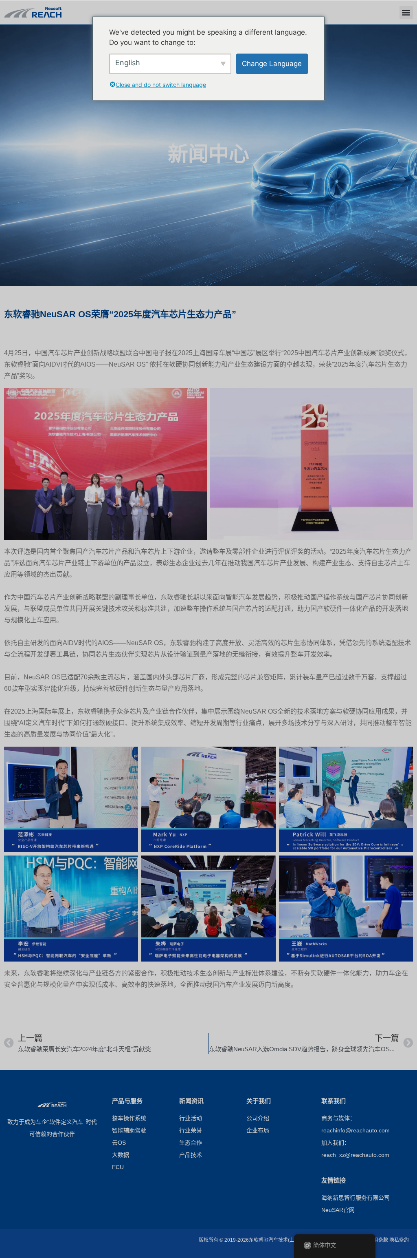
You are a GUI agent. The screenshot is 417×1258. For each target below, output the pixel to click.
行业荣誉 (190, 1131)
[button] (406, 12)
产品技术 (190, 1155)
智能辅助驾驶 (129, 1131)
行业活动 (190, 1119)
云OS (119, 1143)
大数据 (120, 1155)
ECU (118, 1168)
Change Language (272, 63)
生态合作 (190, 1143)
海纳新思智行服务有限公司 (355, 1198)
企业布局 (257, 1131)
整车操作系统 (129, 1119)
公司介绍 (257, 1119)
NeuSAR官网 (338, 1210)
